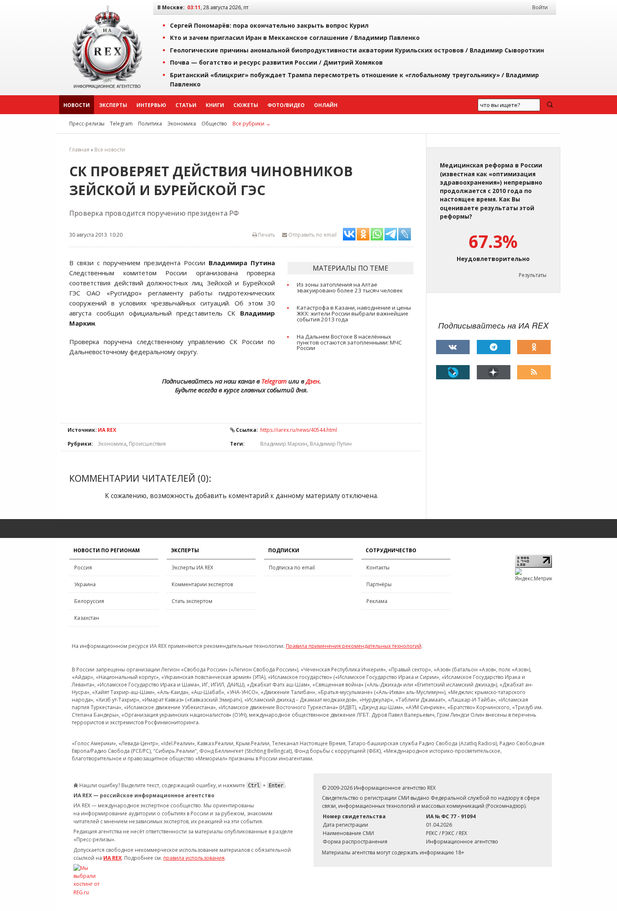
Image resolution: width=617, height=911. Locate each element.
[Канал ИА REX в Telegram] (493, 347)
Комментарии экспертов (202, 584)
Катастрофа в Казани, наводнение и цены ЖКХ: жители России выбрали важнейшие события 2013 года (354, 313)
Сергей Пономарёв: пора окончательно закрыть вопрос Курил (269, 25)
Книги (215, 105)
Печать (266, 234)
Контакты (378, 567)
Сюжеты (245, 105)
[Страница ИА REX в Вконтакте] (453, 347)
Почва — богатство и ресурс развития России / (276, 62)
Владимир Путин (331, 443)
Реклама (376, 601)
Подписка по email (292, 567)
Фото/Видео (286, 105)
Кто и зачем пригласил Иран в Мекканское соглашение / (295, 38)
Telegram (121, 123)
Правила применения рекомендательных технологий (353, 646)
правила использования (194, 857)
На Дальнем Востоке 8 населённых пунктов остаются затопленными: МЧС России (349, 342)
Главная (79, 149)
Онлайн (325, 105)
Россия (83, 567)
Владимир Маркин (283, 443)
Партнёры (379, 584)
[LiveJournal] (453, 372)
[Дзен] (493, 372)
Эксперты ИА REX (192, 567)
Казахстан (86, 617)
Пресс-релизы (87, 123)
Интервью (151, 105)
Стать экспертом (192, 601)
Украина (85, 584)
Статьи (185, 105)
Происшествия (147, 443)
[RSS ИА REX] (534, 372)
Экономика (181, 123)
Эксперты (113, 105)
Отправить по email (312, 234)
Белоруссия (89, 601)
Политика (150, 123)
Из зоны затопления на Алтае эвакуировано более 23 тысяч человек (350, 287)
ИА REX (107, 429)
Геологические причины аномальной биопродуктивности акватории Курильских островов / (357, 50)
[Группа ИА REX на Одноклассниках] (534, 347)
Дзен (312, 381)
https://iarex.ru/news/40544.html (298, 429)
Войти (540, 7)
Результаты (532, 275)
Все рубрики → (252, 123)
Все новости (109, 149)
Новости (76, 105)
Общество (214, 123)
